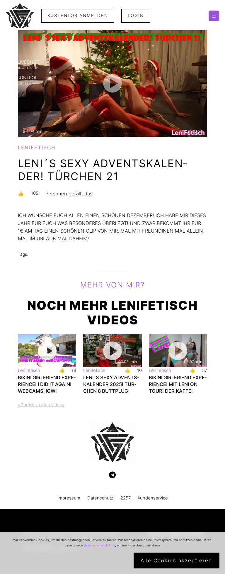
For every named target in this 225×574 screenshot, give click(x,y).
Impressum (68, 498)
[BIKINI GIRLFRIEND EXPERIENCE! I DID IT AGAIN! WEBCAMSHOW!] (47, 350)
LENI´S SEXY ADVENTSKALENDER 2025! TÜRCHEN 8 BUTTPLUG (111, 384)
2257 (125, 498)
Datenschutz (100, 498)
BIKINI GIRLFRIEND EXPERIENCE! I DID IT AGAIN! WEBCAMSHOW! (47, 384)
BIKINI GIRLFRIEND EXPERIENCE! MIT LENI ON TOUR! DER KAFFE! (178, 384)
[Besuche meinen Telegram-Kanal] (112, 475)
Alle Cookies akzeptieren (176, 560)
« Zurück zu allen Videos (41, 404)
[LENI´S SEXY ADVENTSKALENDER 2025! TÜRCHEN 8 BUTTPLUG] (112, 350)
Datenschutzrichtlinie (99, 545)
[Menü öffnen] (213, 15)
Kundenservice (153, 498)
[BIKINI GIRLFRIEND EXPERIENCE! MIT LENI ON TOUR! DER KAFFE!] (178, 350)
